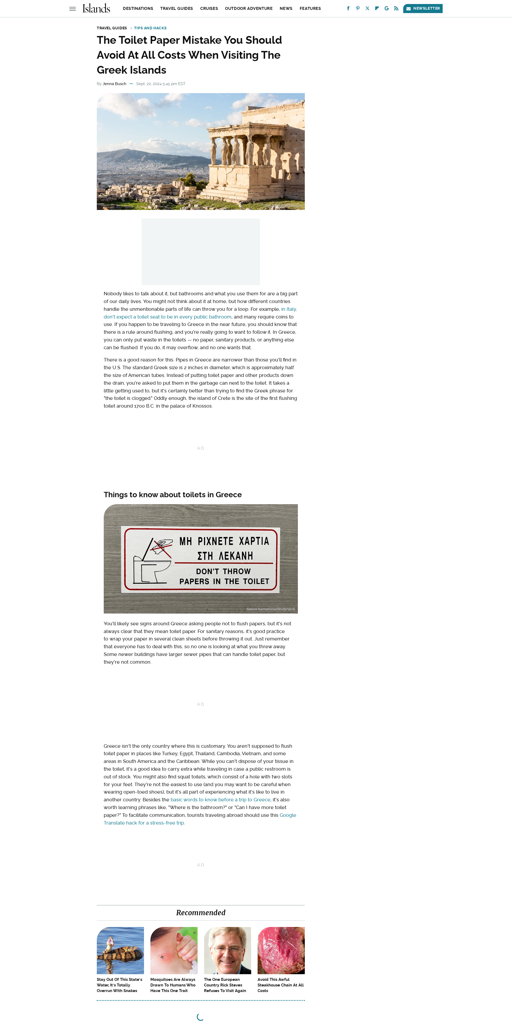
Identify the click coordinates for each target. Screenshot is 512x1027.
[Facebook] (348, 9)
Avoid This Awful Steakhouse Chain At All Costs (281, 985)
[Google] (386, 9)
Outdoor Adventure (249, 8)
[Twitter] (367, 9)
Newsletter (426, 8)
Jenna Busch (114, 83)
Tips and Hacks (150, 28)
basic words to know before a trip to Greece (220, 799)
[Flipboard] (377, 9)
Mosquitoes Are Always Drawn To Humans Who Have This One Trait (172, 985)
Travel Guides (176, 8)
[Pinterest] (358, 9)
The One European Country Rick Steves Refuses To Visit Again (225, 985)
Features (310, 8)
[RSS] (396, 9)
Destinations (138, 8)
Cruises (209, 8)
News (286, 8)
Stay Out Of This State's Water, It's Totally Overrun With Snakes (119, 985)
